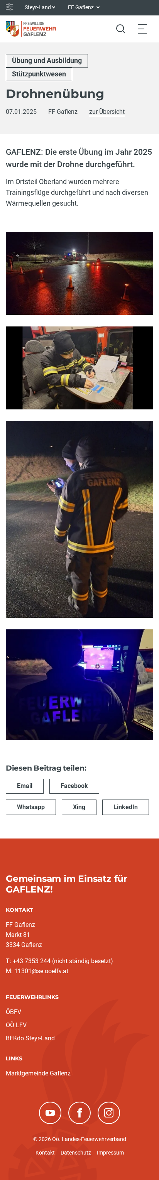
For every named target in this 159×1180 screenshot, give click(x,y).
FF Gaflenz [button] (81, 7)
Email (24, 785)
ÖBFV (13, 1012)
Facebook (74, 785)
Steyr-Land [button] (38, 7)
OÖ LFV (16, 1025)
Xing (79, 807)
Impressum (110, 1153)
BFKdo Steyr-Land (30, 1038)
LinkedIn (125, 807)
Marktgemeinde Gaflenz (38, 1073)
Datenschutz (76, 1153)
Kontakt (45, 1153)
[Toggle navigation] (142, 28)
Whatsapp (31, 807)
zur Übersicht (107, 111)
